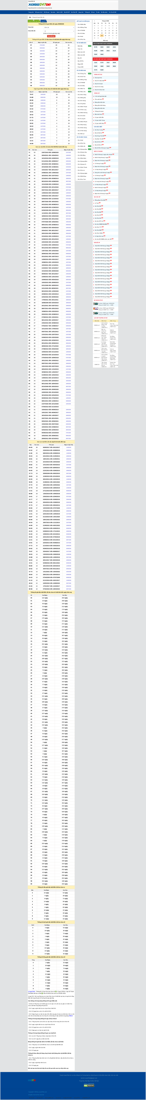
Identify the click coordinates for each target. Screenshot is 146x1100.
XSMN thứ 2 (104, 327)
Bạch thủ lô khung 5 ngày (101, 193)
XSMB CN (97, 364)
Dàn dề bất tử (98, 133)
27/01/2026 (42, 45)
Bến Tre (103, 329)
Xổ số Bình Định (82, 158)
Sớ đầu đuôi (104, 12)
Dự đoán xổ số (98, 300)
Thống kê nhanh (99, 111)
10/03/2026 (42, 50)
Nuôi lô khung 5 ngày (100, 187)
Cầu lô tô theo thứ (99, 89)
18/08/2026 (68, 158)
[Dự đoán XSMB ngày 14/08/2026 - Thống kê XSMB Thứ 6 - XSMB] (95, 304)
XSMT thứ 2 (113, 326)
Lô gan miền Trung (100, 120)
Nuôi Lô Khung (98, 151)
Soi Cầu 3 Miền (99, 233)
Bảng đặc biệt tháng (100, 105)
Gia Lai (112, 349)
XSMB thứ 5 (97, 344)
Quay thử (81, 12)
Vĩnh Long (104, 348)
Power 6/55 (80, 67)
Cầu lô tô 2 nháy (99, 86)
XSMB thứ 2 (97, 325)
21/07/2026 (43, 117)
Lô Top (97, 203)
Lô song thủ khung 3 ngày (102, 181)
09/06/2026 (42, 82)
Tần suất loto (98, 99)
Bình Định (112, 342)
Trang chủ (31, 12)
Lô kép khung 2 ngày (100, 169)
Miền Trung (113, 320)
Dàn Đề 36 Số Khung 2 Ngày (102, 272)
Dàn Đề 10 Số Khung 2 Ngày (102, 245)
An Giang (104, 342)
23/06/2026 (43, 103)
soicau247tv (77, 1097)
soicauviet (58, 1097)
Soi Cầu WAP (98, 230)
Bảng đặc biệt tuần (100, 102)
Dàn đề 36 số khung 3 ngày (102, 147)
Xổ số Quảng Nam (82, 149)
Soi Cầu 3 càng (99, 129)
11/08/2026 (68, 155)
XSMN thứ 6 (104, 352)
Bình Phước (104, 357)
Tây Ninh (104, 343)
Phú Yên (112, 323)
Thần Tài (80, 49)
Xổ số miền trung (82, 137)
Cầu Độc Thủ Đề (99, 139)
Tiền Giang (104, 362)
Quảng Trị (112, 345)
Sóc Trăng (104, 337)
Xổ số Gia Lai (81, 170)
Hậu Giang (104, 359)
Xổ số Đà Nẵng (81, 155)
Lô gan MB (30, 21)
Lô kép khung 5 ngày (100, 190)
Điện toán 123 (81, 52)
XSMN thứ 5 (104, 346)
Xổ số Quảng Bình (82, 161)
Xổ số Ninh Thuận (82, 167)
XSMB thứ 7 (97, 357)
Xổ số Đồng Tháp (82, 27)
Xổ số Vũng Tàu (82, 73)
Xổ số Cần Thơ (81, 76)
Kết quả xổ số (38, 12)
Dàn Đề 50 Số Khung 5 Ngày (102, 287)
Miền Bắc (97, 320)
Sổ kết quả (46, 12)
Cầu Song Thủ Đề (99, 135)
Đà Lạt (103, 365)
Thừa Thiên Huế (114, 325)
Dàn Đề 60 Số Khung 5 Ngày (102, 296)
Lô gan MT (43, 21)
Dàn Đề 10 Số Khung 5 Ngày (102, 251)
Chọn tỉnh (30, 27)
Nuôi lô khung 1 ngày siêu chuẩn (103, 154)
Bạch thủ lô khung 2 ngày (101, 166)
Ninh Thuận (113, 350)
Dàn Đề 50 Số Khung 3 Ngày (102, 284)
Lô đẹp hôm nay (99, 236)
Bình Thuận (104, 345)
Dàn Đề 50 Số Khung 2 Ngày (102, 281)
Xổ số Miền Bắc (82, 24)
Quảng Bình (113, 343)
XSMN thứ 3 (104, 333)
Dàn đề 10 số (98, 141)
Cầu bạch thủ (98, 77)
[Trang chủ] (30, 17)
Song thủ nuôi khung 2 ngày (102, 172)
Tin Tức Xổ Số (112, 12)
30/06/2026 (43, 106)
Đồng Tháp (104, 324)
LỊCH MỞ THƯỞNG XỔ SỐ (100, 318)
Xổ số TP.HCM (81, 30)
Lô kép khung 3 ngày (100, 184)
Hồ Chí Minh (105, 323)
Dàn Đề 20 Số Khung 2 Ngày (102, 254)
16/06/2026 (43, 100)
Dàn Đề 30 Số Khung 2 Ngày (102, 263)
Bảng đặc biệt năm (100, 108)
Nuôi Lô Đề (60, 12)
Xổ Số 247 (31, 1097)
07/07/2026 (43, 108)
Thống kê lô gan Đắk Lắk (39, 39)
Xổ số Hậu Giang (82, 124)
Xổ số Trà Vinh (81, 115)
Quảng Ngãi (113, 356)
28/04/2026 (42, 56)
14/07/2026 (43, 111)
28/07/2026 (43, 132)
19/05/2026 (42, 62)
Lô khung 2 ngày (99, 163)
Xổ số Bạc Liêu (82, 91)
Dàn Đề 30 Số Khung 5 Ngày (102, 269)
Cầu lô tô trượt (99, 83)
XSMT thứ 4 (113, 339)
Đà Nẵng (112, 336)
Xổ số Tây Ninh (82, 103)
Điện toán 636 (81, 55)
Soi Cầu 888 (98, 209)
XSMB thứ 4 (97, 337)
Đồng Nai (104, 335)
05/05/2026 (42, 59)
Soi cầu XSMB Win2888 (101, 224)
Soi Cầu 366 (98, 206)
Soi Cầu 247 (40, 1097)
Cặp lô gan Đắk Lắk (39, 88)
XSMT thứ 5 (113, 346)
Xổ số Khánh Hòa (82, 152)
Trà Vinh (104, 351)
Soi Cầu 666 (98, 212)
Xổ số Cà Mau (81, 33)
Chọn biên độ (31, 30)
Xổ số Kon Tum (82, 179)
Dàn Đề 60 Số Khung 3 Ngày (102, 293)
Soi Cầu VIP (74, 12)
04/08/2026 (68, 164)
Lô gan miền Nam (99, 123)
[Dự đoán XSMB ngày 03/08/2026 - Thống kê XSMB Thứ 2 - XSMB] (95, 313)
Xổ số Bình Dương (82, 112)
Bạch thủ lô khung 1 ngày (101, 160)
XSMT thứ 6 (113, 351)
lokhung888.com (49, 1097)
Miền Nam (104, 320)
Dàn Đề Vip (97, 242)
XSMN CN (104, 366)
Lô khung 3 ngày (99, 175)
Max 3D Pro (81, 61)
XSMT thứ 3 (113, 333)
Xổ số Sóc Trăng (82, 94)
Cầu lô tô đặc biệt (99, 80)
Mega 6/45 (80, 64)
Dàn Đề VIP (67, 12)
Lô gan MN (36, 21)
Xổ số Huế (80, 36)
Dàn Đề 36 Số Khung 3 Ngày (102, 275)
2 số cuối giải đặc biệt (100, 96)
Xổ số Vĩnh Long (82, 109)
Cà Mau (103, 326)
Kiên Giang (104, 363)
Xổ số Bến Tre (81, 88)
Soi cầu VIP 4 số (99, 221)
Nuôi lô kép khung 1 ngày (101, 157)
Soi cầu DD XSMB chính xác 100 (103, 239)
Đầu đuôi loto (98, 114)
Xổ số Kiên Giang (82, 127)
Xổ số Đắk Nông (82, 176)
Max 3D (80, 58)
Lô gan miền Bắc (99, 117)
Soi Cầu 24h (98, 218)
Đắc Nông (112, 358)
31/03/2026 (42, 53)
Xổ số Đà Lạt (81, 133)
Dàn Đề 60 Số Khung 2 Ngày (102, 290)
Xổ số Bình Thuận (82, 106)
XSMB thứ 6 (97, 350)
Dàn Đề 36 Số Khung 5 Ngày (102, 278)
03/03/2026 (42, 48)
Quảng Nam (113, 331)
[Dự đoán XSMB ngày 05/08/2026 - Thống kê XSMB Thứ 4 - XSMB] (95, 308)
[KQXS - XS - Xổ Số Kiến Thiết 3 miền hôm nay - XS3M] (39, 5)
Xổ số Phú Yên (81, 39)
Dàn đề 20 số (98, 145)
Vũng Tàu (104, 330)
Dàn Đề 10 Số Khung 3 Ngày (102, 248)
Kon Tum (112, 363)
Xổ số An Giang (82, 100)
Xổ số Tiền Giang (82, 130)
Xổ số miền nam (81, 70)
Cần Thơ (104, 338)
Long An (103, 356)
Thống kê (87, 12)
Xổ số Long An (81, 118)
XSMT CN (112, 366)
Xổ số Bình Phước (82, 121)
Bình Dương (104, 349)
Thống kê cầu (98, 74)
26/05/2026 (42, 65)
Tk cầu (98, 12)
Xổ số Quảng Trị (82, 164)
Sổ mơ (93, 12)
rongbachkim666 (67, 1097)
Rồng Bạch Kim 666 (100, 200)
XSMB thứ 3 (97, 331)
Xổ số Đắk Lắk (81, 146)
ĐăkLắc (112, 330)
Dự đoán (53, 12)
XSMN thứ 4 (104, 340)
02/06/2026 (42, 71)
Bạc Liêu (104, 332)
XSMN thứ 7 (104, 360)
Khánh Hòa (113, 337)
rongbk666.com (86, 1097)
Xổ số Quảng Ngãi (82, 173)
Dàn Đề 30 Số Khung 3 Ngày (102, 266)
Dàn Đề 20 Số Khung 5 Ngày (102, 260)
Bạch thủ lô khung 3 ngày (101, 178)
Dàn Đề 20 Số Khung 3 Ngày (102, 257)
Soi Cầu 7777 (98, 227)
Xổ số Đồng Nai (82, 97)
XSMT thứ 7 (113, 359)
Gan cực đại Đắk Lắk (42, 147)
